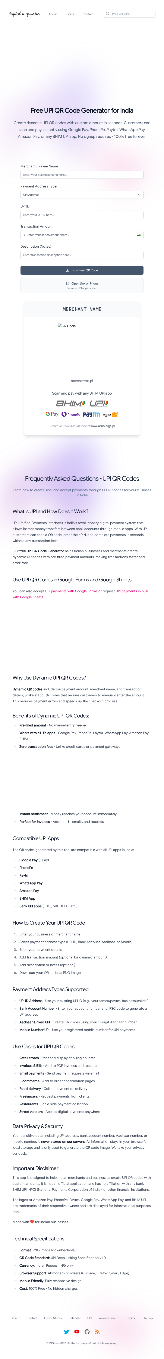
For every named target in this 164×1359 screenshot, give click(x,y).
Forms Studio (53, 1318)
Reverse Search (108, 1318)
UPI (89, 1318)
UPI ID (24, 206)
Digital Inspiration (78, 1343)
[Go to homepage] (26, 14)
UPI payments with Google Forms (71, 591)
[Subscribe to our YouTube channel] (76, 1331)
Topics (69, 14)
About (53, 14)
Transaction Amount (36, 226)
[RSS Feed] (97, 1331)
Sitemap (147, 1318)
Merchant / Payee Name (39, 166)
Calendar (75, 1318)
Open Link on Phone (85, 283)
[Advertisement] (82, 54)
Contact (88, 14)
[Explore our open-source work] (87, 1331)
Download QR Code (85, 270)
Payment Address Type (38, 186)
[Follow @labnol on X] (66, 1331)
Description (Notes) (35, 246)
